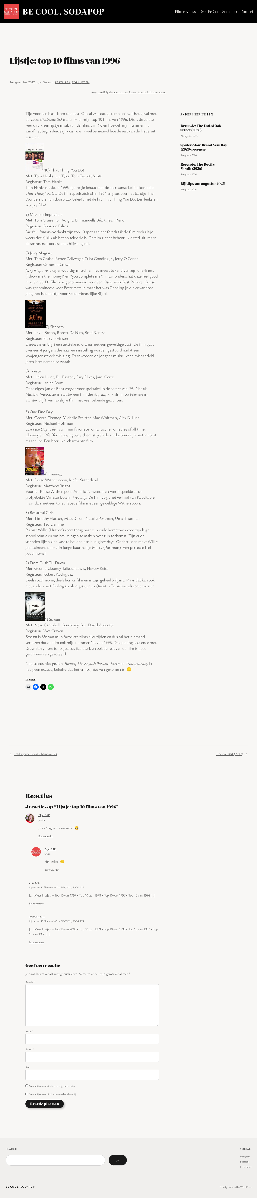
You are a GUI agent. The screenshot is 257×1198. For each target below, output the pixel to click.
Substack (244, 1161)
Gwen (47, 82)
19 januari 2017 (37, 916)
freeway (133, 92)
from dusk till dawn (147, 92)
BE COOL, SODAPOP (63, 11)
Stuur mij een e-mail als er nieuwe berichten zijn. (53, 1094)
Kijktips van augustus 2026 (202, 183)
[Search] (118, 1160)
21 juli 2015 (44, 815)
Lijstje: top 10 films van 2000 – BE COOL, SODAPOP (56, 887)
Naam (29, 1031)
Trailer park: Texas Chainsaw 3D (35, 753)
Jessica (41, 820)
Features (62, 82)
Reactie (30, 982)
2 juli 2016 (34, 882)
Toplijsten (81, 82)
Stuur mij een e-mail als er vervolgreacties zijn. (52, 1086)
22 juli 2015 (50, 849)
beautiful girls (104, 92)
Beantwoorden (45, 836)
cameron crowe (120, 92)
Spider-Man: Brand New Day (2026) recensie (203, 147)
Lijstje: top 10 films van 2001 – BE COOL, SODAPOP (56, 921)
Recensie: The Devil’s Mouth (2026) (197, 166)
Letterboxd (245, 1167)
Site (27, 1067)
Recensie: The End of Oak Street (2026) (200, 128)
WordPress (245, 1187)
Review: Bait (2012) (229, 753)
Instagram (245, 1156)
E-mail (29, 1049)
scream (162, 92)
